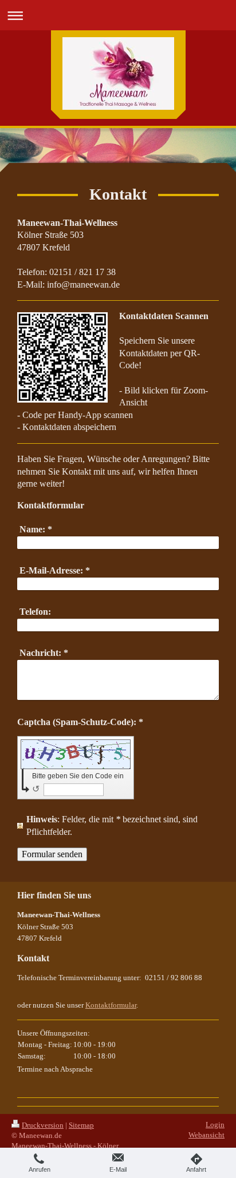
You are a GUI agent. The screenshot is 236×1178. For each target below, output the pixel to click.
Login (215, 1124)
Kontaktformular (110, 1005)
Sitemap (81, 1125)
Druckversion (43, 1125)
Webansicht (206, 1135)
